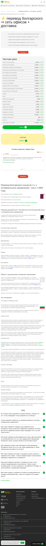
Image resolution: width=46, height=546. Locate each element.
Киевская (35, 5)
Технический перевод (20, 498)
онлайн (15, 265)
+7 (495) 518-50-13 (26, 5)
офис (12, 267)
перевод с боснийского (14, 405)
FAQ (17, 505)
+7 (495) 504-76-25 (7, 536)
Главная (3, 11)
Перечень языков (11, 11)
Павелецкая (5, 5)
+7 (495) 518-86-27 (41, 5)
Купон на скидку (34, 494)
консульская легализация (31, 202)
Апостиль (21, 202)
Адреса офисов (34, 496)
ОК (22, 542)
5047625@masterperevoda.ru (9, 538)
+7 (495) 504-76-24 (11, 5)
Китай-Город (20, 5)
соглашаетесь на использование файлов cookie (10, 543)
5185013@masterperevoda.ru (9, 524)
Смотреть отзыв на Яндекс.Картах (8, 162)
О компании (18, 494)
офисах (16, 194)
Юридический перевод (21, 496)
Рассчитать (23, 52)
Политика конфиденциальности (38, 498)
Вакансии (18, 502)
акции (16, 197)
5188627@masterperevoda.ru (9, 531)
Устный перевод (19, 500)
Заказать (23, 176)
